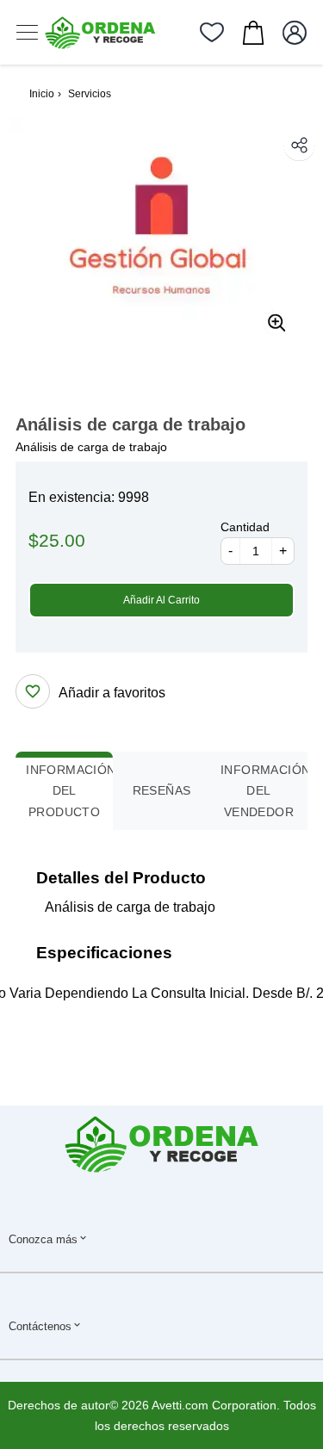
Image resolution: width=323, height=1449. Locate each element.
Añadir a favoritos (112, 692)
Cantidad (245, 527)
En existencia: (71, 497)
